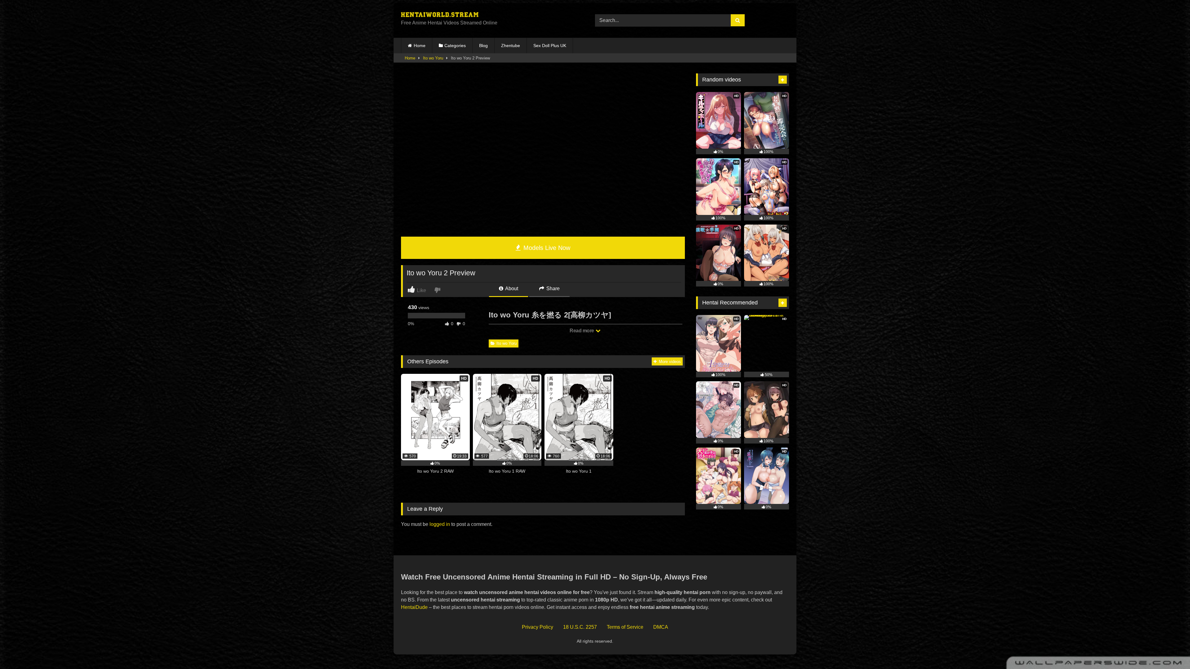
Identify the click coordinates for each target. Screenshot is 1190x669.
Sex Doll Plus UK (549, 45)
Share (552, 288)
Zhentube (510, 45)
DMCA (660, 627)
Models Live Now (546, 247)
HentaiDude (414, 607)
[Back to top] (1171, 651)
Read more (582, 330)
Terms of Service (625, 627)
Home (419, 45)
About (511, 288)
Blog (483, 45)
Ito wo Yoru (433, 58)
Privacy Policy (537, 627)
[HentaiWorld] (439, 15)
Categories (455, 45)
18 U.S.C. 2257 (580, 627)
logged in (440, 524)
